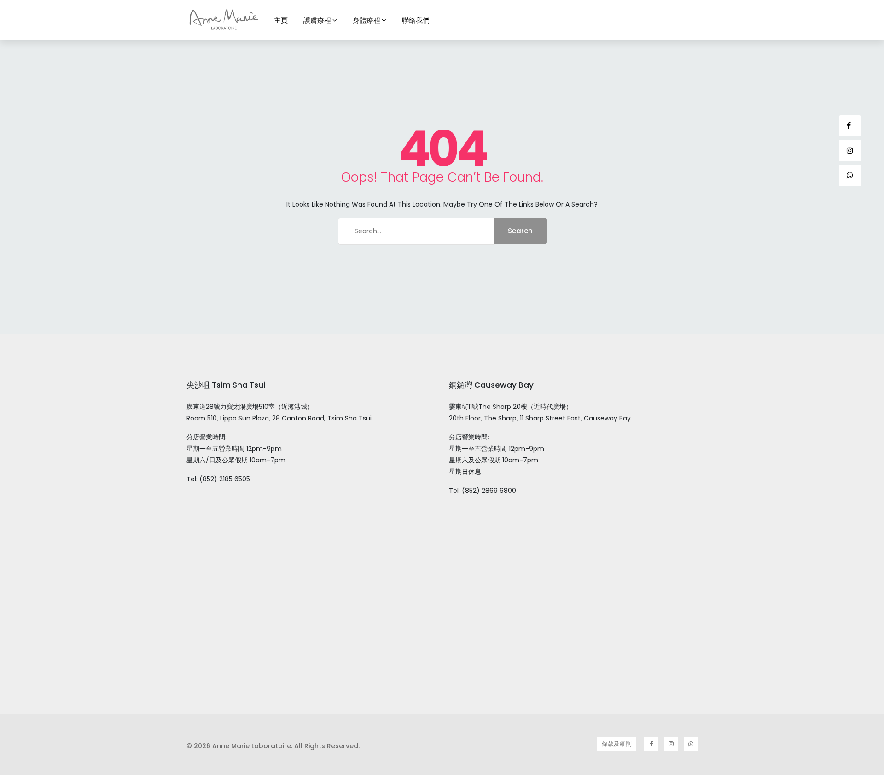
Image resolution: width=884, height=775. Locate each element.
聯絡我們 (416, 20)
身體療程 (366, 20)
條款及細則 (617, 744)
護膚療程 (317, 20)
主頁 (281, 20)
